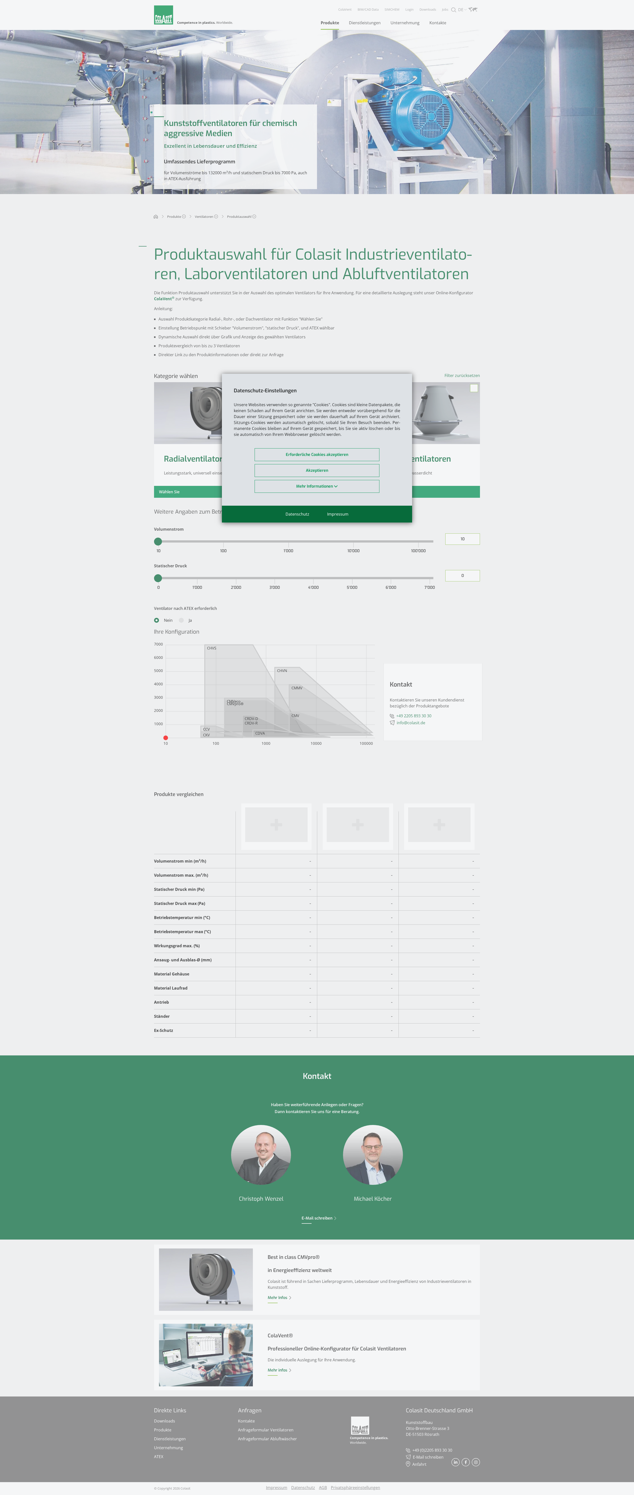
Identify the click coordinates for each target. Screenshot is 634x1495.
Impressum (337, 514)
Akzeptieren (317, 470)
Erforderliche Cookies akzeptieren (317, 454)
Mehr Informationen (315, 486)
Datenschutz (297, 514)
